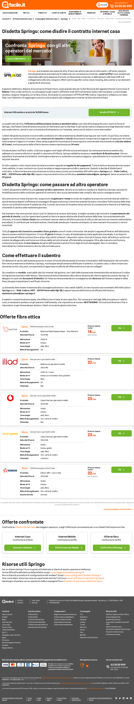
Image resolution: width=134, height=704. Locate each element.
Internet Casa (22, 536)
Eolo (81, 632)
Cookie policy (39, 699)
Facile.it (5, 19)
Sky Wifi (83, 635)
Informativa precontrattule (76, 699)
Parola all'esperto (124, 22)
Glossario (100, 19)
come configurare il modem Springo (81, 575)
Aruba (82, 630)
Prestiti (42, 13)
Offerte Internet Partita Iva (38, 625)
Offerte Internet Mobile (36, 622)
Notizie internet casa (113, 627)
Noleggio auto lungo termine (124, 13)
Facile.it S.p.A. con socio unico (95, 688)
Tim (81, 614)
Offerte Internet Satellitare (64, 617)
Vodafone (83, 617)
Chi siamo (5, 640)
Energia (91, 13)
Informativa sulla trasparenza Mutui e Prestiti (100, 699)
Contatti (5, 645)
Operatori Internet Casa (89, 637)
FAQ (78, 19)
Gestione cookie (49, 699)
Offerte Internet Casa (22, 19)
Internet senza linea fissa (37, 627)
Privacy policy (29, 699)
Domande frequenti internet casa (118, 629)
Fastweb (83, 619)
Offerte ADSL (33, 617)
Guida (74, 19)
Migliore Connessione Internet (65, 614)
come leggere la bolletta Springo (66, 572)
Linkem (82, 622)
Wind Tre (83, 627)
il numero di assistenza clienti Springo (82, 581)
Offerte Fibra (111, 536)
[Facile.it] (13, 7)
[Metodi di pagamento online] (23, 665)
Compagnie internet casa (46, 19)
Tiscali (82, 625)
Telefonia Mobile (8, 630)
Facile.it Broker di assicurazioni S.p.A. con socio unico (57, 678)
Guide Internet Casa (113, 619)
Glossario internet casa (114, 632)
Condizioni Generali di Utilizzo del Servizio (12, 699)
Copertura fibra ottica (123, 19)
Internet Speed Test (113, 617)
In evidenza (91, 19)
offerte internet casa (25, 527)
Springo (64, 19)
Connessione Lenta (113, 634)
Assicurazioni (10, 13)
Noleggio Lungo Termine (11, 635)
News (84, 19)
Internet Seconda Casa (62, 622)
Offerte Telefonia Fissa (62, 619)
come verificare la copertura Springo (85, 578)
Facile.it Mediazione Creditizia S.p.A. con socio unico (75, 683)
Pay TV (4, 632)
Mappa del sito (7, 648)
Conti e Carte (59, 13)
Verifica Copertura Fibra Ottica (117, 614)
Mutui (26, 13)
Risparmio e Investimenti (75, 13)
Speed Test (110, 19)
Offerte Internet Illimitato (63, 625)
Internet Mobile (67, 536)
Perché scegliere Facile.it (11, 643)
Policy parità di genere (61, 699)
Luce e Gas (6, 625)
